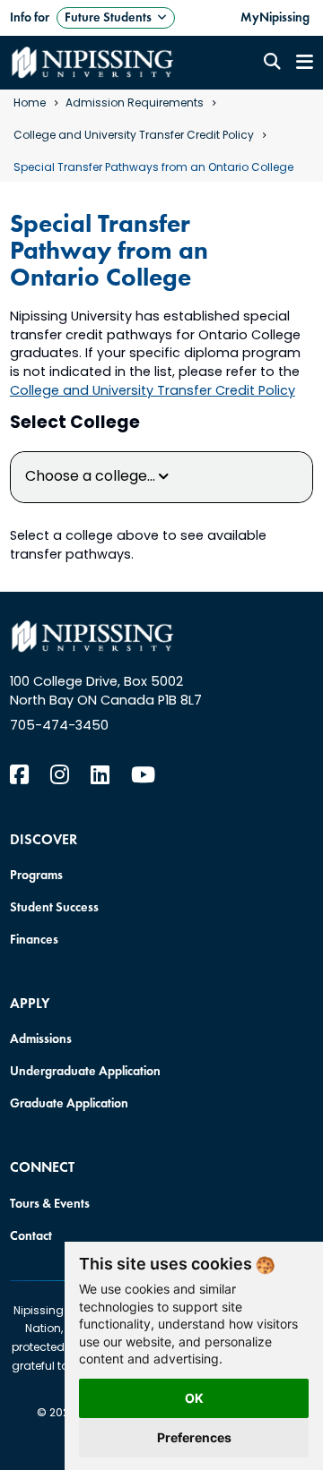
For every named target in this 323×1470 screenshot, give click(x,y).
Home (29, 104)
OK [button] (194, 1398)
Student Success (54, 907)
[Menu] (304, 63)
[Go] (272, 62)
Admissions (41, 1038)
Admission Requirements (134, 104)
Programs (36, 875)
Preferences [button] (194, 1437)
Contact (31, 1235)
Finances (34, 939)
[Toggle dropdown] (162, 18)
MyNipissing (275, 17)
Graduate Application (69, 1103)
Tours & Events (50, 1203)
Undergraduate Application (85, 1071)
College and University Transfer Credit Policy (133, 136)
